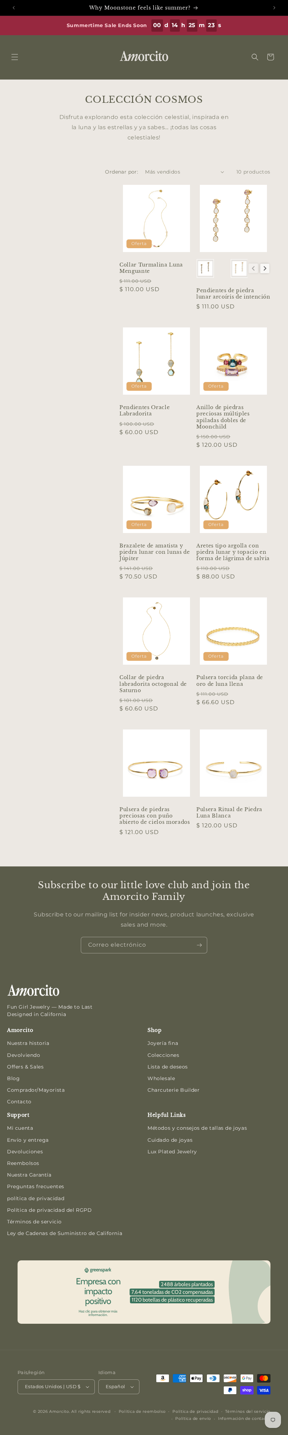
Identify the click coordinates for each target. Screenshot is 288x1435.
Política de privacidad (195, 1411)
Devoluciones (25, 1151)
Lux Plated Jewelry (172, 1151)
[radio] (205, 268)
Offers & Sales (25, 1067)
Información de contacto (244, 1418)
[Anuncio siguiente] (274, 7)
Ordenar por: (121, 172)
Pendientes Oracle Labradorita (144, 410)
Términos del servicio (247, 1411)
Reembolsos (23, 1163)
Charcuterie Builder (173, 1090)
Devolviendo (23, 1055)
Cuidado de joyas (170, 1140)
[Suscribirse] (199, 945)
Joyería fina (163, 1043)
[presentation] (265, 268)
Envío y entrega (28, 1140)
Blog (13, 1078)
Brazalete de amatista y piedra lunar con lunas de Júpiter (154, 552)
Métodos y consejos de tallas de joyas (197, 1128)
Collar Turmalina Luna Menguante (151, 268)
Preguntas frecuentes (35, 1186)
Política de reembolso (142, 1411)
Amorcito (59, 1411)
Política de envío (193, 1418)
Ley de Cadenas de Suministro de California (64, 1233)
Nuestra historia (28, 1043)
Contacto (19, 1101)
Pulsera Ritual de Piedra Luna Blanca (229, 812)
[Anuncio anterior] (13, 7)
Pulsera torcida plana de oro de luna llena (229, 680)
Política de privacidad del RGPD (49, 1210)
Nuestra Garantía (29, 1175)
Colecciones (163, 1055)
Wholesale (161, 1078)
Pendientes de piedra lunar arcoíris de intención (233, 293)
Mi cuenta (20, 1128)
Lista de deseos (168, 1067)
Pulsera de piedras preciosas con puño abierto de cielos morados (154, 815)
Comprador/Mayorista (36, 1090)
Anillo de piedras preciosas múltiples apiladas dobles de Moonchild (223, 417)
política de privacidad (35, 1198)
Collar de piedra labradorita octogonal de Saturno (153, 683)
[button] (14, 57)
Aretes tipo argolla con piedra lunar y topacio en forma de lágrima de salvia (233, 552)
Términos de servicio (34, 1221)
